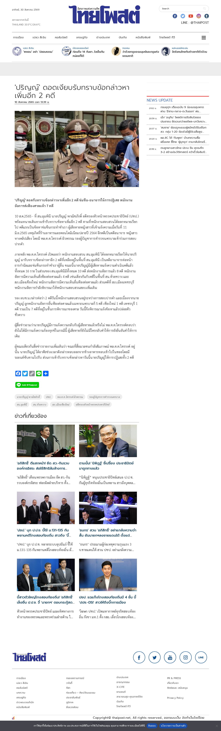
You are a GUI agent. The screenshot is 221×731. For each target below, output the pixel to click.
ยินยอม (152, 725)
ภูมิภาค (70, 702)
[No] (216, 726)
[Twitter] (183, 16)
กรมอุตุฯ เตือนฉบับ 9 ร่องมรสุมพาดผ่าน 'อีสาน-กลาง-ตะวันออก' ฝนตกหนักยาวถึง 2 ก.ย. (182, 109)
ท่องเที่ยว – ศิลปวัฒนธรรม (80, 693)
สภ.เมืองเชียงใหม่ (61, 404)
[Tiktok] (207, 16)
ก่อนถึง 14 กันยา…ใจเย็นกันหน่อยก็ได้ (88, 54)
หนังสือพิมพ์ (143, 37)
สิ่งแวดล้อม (72, 707)
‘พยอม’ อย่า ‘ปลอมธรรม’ (38, 52)
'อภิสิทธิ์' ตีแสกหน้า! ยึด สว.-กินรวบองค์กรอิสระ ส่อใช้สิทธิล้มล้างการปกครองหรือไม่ (43, 468)
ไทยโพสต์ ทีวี (167, 37)
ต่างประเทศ (103, 37)
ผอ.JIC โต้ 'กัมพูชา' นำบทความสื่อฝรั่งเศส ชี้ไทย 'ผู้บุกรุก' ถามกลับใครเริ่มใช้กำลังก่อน (184, 140)
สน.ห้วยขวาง (39, 404)
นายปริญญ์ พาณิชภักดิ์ (28, 396)
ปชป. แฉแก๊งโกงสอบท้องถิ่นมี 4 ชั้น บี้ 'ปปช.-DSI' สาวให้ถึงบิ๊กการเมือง (107, 600)
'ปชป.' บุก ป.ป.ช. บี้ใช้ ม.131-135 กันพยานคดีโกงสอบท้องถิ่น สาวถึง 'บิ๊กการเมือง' (43, 535)
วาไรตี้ (69, 683)
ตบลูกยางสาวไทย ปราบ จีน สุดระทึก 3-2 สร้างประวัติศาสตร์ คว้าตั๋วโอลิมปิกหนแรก (184, 150)
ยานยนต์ (121, 692)
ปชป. (48, 396)
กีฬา (68, 688)
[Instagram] (199, 16)
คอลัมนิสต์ (61, 37)
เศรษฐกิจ (81, 37)
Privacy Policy (175, 698)
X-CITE (120, 687)
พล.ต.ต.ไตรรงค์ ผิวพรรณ (70, 396)
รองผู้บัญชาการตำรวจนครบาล (104, 396)
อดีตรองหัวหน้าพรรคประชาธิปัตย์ (92, 404)
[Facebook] (175, 16)
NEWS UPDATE (160, 100)
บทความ (20, 693)
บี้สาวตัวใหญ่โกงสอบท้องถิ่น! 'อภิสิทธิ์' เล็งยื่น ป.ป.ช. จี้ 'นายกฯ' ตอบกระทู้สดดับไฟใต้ (45, 602)
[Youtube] (191, 16)
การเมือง (18, 37)
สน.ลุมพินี (22, 404)
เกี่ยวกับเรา (173, 683)
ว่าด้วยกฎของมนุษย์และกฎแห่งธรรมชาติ (140, 54)
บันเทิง (123, 37)
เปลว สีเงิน (39, 37)
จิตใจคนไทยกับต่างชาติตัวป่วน (189, 52)
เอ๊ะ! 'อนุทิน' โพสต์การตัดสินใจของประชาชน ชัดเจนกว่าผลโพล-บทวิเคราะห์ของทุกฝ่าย (184, 119)
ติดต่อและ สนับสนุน (177, 688)
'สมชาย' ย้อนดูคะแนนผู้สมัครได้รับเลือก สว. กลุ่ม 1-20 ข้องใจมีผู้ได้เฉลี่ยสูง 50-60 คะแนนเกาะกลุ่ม (183, 130)
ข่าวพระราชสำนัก (25, 702)
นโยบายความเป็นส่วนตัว (173, 725)
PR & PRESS (174, 678)
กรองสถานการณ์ (75, 678)
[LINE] (201, 657)
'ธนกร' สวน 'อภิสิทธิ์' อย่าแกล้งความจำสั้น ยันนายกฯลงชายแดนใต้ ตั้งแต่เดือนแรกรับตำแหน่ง (107, 535)
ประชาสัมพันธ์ (73, 697)
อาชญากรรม (123, 682)
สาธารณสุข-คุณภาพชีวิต (129, 697)
